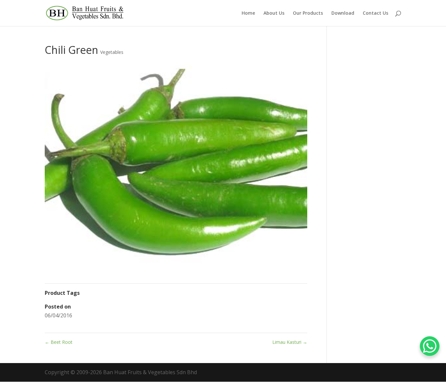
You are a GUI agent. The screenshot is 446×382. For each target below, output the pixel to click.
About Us (273, 13)
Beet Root (58, 342)
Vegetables (111, 52)
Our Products (308, 13)
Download (342, 13)
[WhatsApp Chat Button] (429, 346)
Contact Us (375, 13)
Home (248, 13)
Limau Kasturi (289, 342)
